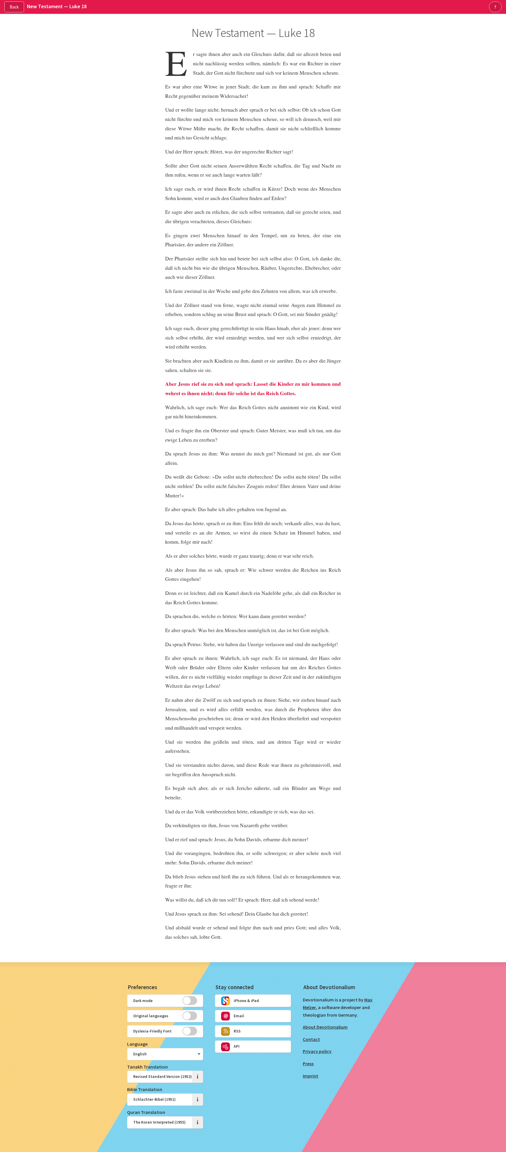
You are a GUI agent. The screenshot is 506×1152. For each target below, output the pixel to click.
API (236, 1046)
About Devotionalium (325, 1027)
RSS (237, 1031)
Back (14, 7)
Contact (311, 1039)
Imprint (310, 1076)
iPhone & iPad (246, 1000)
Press (308, 1063)
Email (238, 1015)
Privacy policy (317, 1051)
